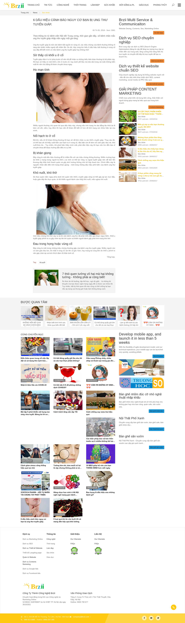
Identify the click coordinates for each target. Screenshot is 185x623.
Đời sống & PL (127, 5)
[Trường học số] (141, 383)
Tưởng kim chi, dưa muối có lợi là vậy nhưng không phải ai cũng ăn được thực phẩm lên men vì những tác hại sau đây (67, 466)
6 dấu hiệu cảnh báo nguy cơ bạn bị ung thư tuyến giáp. (33, 520)
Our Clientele (75, 539)
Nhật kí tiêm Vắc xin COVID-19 (33, 385)
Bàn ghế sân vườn (156, 447)
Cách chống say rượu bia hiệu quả (99, 413)
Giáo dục (144, 5)
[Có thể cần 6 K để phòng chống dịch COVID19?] (67, 373)
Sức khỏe (109, 5)
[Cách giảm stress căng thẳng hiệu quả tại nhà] (35, 454)
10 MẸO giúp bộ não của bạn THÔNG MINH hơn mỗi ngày (98, 466)
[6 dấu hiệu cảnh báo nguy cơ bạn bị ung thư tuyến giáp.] (46, 277)
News (35, 13)
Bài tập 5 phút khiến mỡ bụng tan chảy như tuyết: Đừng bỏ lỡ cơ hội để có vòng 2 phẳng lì (35, 413)
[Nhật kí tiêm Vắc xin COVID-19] (35, 373)
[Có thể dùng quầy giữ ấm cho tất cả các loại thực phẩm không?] (67, 346)
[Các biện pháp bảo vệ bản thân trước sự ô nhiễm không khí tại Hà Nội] (100, 427)
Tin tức (48, 5)
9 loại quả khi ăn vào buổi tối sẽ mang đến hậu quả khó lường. (67, 520)
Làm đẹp (95, 5)
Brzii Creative (158, 356)
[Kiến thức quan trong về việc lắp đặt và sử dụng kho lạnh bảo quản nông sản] (35, 346)
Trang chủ (25, 13)
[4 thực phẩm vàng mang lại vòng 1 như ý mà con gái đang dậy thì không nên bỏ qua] (128, 177)
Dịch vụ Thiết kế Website (32, 548)
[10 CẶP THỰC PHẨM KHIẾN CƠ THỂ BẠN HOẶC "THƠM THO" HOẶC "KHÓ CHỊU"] (128, 116)
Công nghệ (63, 5)
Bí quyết (42, 262)
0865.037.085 (48, 620)
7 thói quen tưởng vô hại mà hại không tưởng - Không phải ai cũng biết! (88, 275)
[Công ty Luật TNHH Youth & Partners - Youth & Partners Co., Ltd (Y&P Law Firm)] (141, 367)
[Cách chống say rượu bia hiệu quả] (128, 165)
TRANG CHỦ (33, 5)
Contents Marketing (156, 107)
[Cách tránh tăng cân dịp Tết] (67, 400)
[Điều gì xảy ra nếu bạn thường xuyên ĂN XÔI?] (128, 129)
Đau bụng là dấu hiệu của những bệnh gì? (100, 493)
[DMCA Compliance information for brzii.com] (74, 551)
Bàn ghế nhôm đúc (156, 411)
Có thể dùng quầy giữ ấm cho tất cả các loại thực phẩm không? (67, 359)
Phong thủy (160, 5)
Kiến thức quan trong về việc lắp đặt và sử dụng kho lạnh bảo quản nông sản (35, 359)
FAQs (72, 544)
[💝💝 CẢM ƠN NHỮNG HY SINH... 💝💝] (100, 373)
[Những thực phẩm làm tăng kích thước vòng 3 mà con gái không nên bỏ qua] (128, 141)
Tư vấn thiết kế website (155, 84)
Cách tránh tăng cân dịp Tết (65, 412)
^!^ (181, 618)
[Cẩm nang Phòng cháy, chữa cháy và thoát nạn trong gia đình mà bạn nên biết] (100, 346)
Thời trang (80, 5)
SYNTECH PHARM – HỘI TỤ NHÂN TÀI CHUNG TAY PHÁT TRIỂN (35, 493)
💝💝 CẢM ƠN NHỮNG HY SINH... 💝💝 (100, 386)
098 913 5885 (29, 620)
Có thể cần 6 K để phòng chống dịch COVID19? (67, 386)
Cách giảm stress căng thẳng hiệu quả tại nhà (33, 466)
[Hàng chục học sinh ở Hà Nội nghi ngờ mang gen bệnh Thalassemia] (67, 481)
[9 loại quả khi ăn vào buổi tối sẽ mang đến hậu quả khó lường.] (67, 507)
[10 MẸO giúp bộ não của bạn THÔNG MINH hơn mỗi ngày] (100, 454)
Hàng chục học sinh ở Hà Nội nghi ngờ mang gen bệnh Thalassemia (66, 493)
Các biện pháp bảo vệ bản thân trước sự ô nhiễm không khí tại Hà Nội (99, 440)
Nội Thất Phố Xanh (156, 429)
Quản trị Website (29, 557)
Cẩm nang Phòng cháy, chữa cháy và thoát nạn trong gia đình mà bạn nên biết (100, 359)
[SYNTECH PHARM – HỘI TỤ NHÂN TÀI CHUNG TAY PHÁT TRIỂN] (35, 481)
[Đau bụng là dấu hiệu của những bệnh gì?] (100, 481)
